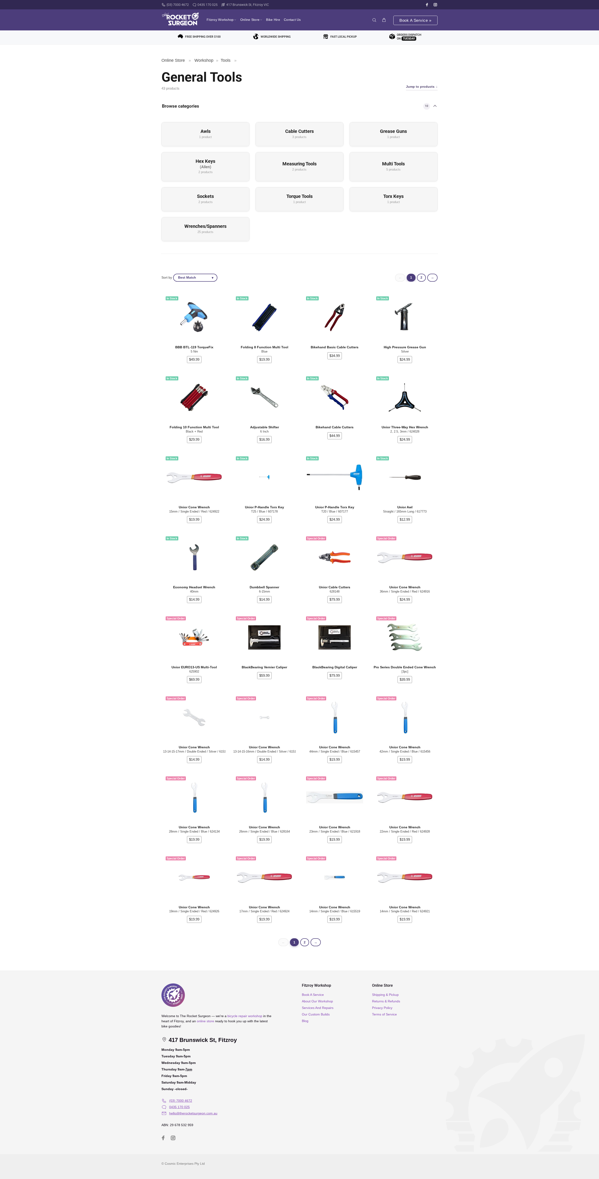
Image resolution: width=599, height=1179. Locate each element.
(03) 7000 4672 (178, 5)
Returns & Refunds (386, 1001)
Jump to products (420, 86)
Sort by (166, 277)
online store (205, 1021)
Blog (305, 1021)
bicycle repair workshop (244, 1016)
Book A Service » (415, 20)
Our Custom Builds (316, 1014)
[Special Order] (405, 557)
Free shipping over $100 (203, 36)
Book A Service (313, 995)
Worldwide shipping (276, 36)
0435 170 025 (207, 5)
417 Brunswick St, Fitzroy (202, 1040)
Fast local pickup (343, 36)
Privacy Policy (382, 1008)
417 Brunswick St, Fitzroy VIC (247, 5)
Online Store (173, 60)
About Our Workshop (317, 1001)
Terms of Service (384, 1014)
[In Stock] (405, 317)
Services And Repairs (317, 1008)
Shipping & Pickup (385, 995)
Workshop (203, 60)
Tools (225, 60)
